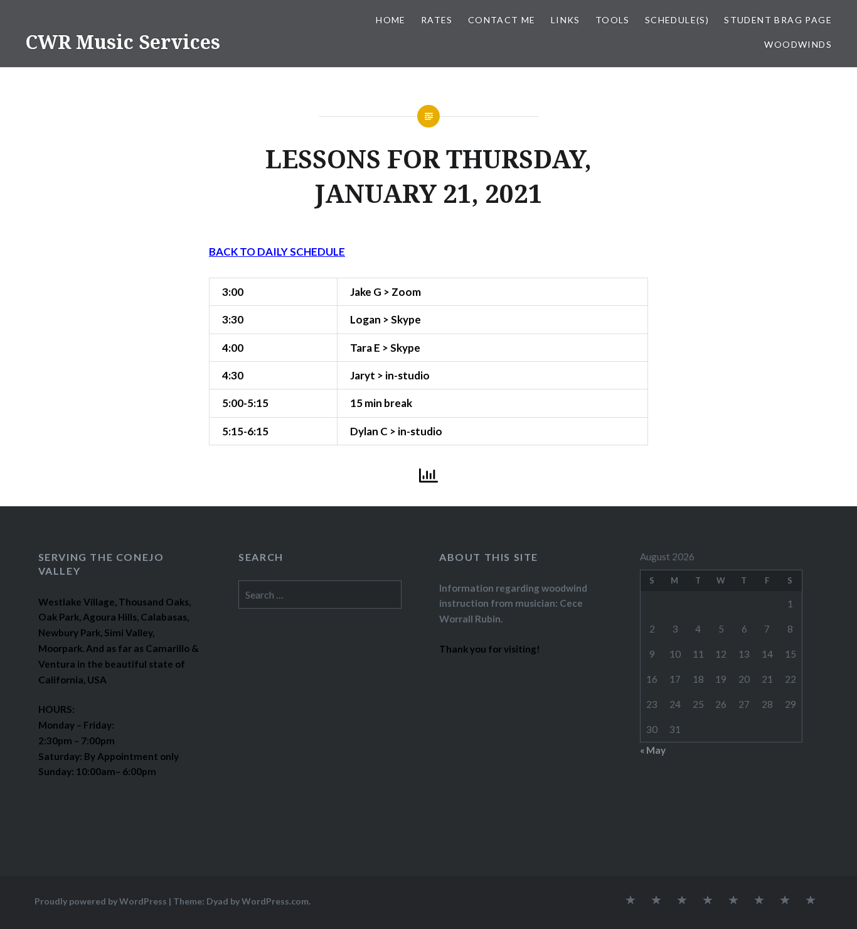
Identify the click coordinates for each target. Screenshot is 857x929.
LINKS (565, 19)
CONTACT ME (502, 19)
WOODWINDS (798, 44)
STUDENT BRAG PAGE (778, 19)
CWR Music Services (122, 42)
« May (653, 750)
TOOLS (612, 19)
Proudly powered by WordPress (101, 901)
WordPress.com (275, 901)
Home (391, 19)
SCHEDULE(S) (677, 19)
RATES (437, 19)
